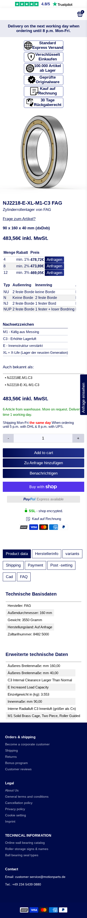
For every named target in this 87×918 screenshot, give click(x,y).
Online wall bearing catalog (25, 842)
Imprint (10, 821)
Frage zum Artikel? (19, 219)
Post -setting (61, 565)
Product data (17, 554)
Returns (11, 757)
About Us (12, 790)
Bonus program (16, 763)
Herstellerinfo (46, 554)
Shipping (13, 565)
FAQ (24, 577)
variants (72, 554)
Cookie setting (15, 815)
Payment (35, 565)
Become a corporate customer (27, 744)
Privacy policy (15, 809)
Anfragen (54, 259)
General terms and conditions (26, 796)
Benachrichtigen (44, 473)
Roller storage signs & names (26, 849)
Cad (9, 577)
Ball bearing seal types (21, 855)
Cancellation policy (18, 803)
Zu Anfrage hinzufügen (43, 463)
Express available (50, 499)
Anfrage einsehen (83, 395)
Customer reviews (18, 769)
